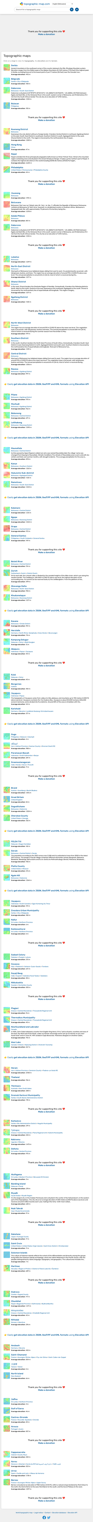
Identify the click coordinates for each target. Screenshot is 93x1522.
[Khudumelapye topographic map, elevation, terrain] (7, 597)
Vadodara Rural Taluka (31, 976)
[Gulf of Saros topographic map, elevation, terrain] (7, 1410)
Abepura (15, 649)
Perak (21, 1186)
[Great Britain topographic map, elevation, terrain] (7, 799)
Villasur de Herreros (37, 1473)
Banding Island (18, 1184)
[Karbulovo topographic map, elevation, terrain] (7, 1123)
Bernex (14, 1480)
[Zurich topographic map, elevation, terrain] (7, 576)
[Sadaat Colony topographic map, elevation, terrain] (7, 957)
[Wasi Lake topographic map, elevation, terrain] (7, 1044)
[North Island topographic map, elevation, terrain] (7, 1375)
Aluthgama (16, 1174)
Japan (13, 1237)
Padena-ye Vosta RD (50, 1070)
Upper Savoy (41, 1483)
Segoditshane (18, 806)
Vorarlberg (21, 790)
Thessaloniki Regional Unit (42, 1011)
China (13, 147)
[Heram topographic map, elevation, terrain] (7, 1070)
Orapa (14, 526)
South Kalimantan (26, 755)
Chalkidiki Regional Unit (41, 1313)
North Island (17, 1373)
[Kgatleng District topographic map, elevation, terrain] (7, 299)
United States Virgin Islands (32, 1246)
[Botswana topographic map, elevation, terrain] (7, 206)
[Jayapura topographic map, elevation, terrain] (7, 698)
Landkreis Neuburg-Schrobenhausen (39, 711)
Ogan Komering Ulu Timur (41, 904)
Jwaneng (15, 193)
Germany (14, 633)
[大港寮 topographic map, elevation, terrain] (7, 1366)
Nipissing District (31, 1045)
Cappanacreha (18, 1452)
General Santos (18, 536)
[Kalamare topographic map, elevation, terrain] (7, 510)
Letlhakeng (16, 422)
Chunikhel (16, 1301)
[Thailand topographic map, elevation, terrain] (7, 1079)
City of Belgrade (23, 81)
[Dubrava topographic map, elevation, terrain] (7, 1294)
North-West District (21, 323)
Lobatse (15, 257)
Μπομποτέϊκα (17, 1310)
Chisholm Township (45, 1045)
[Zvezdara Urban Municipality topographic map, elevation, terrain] (7, 912)
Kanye (14, 463)
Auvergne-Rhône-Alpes (26, 1357)
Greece (13, 1011)
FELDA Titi (16, 841)
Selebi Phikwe (18, 216)
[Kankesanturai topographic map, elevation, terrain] (7, 931)
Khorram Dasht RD (48, 746)
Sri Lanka (14, 922)
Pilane (14, 394)
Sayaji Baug (16, 973)
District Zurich (32, 573)
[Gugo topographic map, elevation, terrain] (7, 736)
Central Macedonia (24, 1011)
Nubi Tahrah (17, 1208)
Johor (21, 642)
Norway (14, 1322)
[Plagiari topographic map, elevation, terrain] (7, 1010)
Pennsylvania (27, 170)
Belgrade (15, 79)
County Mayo (22, 1455)
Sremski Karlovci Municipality (25, 1095)
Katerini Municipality (55, 1133)
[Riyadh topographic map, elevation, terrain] (7, 1198)
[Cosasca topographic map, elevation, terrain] (7, 966)
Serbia (14, 65)
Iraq (12, 1211)
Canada (14, 1029)
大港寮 (14, 1364)
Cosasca (15, 964)
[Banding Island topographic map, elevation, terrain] (7, 1186)
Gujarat (19, 976)
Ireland (13, 1455)
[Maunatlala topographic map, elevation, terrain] (7, 453)
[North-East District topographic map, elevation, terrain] (7, 271)
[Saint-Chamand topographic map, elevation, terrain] (7, 1357)
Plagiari (15, 1008)
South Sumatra (25, 904)
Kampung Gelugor (20, 639)
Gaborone (16, 88)
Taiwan (13, 1367)
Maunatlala (16, 448)
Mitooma (21, 1142)
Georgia (25, 818)
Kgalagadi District (26, 475)
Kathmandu (36, 1304)
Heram (14, 1068)
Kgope (14, 517)
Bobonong (16, 413)
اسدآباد (14, 743)
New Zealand (16, 1376)
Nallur (14, 919)
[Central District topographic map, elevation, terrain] (7, 358)
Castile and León (23, 1473)
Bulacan (15, 103)
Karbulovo (16, 1121)
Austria (13, 790)
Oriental (21, 1464)
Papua (22, 652)
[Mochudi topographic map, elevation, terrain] (7, 406)
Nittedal (15, 1320)
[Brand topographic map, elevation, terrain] (7, 790)
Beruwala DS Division (41, 1177)
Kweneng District (19, 129)
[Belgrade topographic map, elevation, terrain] (7, 81)
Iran (12, 746)
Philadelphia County (41, 170)
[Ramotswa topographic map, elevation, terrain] (7, 484)
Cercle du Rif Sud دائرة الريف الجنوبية (38, 1464)
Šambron (55, 1269)
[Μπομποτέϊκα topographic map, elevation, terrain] (7, 1312)
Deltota (14, 1149)
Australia (14, 1088)
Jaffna (14, 1399)
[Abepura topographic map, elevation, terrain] (7, 651)
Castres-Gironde (19, 1417)
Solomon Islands (19, 1253)
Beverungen (53, 633)
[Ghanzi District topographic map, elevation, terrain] (7, 287)
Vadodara (43, 976)
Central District (18, 353)
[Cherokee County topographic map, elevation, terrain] (7, 818)
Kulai (13, 674)
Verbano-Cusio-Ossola (32, 967)
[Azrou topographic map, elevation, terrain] (7, 1463)
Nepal (14, 154)
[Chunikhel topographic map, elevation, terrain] (7, 1303)
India (13, 765)
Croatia (13, 1294)
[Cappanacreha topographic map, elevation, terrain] (7, 1454)
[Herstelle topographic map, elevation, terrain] (7, 632)
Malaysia (14, 642)
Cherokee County (19, 816)
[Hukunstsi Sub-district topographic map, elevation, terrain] (7, 475)
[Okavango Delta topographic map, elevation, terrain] (7, 588)
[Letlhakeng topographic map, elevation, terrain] (7, 424)
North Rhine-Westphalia (28, 633)
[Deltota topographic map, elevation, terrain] (7, 1151)
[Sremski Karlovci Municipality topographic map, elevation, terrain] (7, 1097)
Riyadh (14, 1193)
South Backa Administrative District (30, 1098)
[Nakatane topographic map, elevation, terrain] (7, 1236)
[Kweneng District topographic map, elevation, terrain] (7, 134)
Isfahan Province (21, 746)
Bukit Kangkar (30, 642)
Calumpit (31, 737)
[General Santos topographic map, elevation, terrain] (7, 538)
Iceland (13, 687)
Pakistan (14, 957)
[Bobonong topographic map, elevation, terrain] (7, 415)
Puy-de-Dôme (42, 1357)
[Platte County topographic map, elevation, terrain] (7, 868)
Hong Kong (16, 144)
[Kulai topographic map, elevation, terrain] (7, 676)
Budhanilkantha (47, 1304)
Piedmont (19, 967)
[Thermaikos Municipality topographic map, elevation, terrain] (7, 1019)
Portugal (14, 1429)
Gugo (13, 734)
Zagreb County (23, 1294)
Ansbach (15, 1345)
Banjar (36, 755)
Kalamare (15, 508)
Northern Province (26, 922)
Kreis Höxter (42, 633)
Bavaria (22, 711)
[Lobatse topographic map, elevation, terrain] (7, 259)
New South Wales (25, 1088)
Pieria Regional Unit (40, 1133)
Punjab (21, 957)
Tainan (20, 1367)
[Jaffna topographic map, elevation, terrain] (7, 1401)
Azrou (14, 1461)
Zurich (14, 571)
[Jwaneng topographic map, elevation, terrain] (7, 195)
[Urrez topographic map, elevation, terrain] (7, 1473)
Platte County (18, 866)
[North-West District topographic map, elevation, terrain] (7, 328)
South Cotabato (26, 538)
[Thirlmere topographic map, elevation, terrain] (7, 1088)
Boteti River (17, 561)
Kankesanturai (18, 929)
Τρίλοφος (15, 1130)
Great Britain (17, 797)
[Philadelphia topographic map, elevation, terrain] (7, 169)
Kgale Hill (15, 875)
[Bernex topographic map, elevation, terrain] (7, 1484)
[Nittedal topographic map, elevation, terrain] (7, 1322)
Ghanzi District (18, 281)
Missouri (25, 869)
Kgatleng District (19, 297)
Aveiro (21, 1429)
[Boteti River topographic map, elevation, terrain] (7, 563)
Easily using (48, 384)
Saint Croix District (50, 1246)
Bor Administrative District (26, 1123)
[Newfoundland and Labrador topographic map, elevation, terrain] (7, 1032)
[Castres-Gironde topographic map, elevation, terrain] (7, 1419)
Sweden (14, 985)
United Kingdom (16, 800)
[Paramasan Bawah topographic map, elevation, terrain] (7, 755)
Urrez (14, 1471)
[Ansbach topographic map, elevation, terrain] (7, 1347)
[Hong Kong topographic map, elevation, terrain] (7, 146)
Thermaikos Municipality (23, 1017)
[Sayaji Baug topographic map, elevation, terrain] (7, 975)
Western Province (25, 1177)
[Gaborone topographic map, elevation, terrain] (7, 93)
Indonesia (14, 652)
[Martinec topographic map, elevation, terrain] (7, 1268)
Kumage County (23, 1237)
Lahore (28, 957)
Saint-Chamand (19, 1355)
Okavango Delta (19, 586)
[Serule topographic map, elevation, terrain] (7, 856)
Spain (13, 1473)
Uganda (14, 1142)
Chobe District (25, 624)
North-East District (20, 266)
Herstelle (15, 630)
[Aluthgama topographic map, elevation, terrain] (7, 1176)
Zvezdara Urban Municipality (25, 910)
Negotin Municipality (45, 1123)
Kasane (14, 621)
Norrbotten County (25, 985)
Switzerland (15, 573)
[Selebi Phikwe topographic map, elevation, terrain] (7, 218)
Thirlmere (16, 1086)
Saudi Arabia (15, 1196)
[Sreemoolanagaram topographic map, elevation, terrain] (7, 764)
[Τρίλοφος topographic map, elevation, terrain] (7, 1132)
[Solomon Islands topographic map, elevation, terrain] (7, 1257)
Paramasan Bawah (20, 753)
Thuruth (31, 765)
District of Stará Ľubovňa (41, 1269)
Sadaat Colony (18, 954)
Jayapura (29, 652)
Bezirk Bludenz (32, 790)
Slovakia (14, 1269)
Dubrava (15, 1292)
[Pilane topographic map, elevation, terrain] (7, 396)
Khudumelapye (18, 595)
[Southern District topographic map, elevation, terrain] (7, 343)
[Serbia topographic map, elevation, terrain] (7, 69)
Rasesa (14, 369)
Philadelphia (17, 167)
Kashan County (34, 746)
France (13, 1357)
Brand (14, 788)
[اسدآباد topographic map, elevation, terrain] (7, 745)
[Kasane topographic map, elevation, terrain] (7, 623)
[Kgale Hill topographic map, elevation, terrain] (7, 877)
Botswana (14, 91)
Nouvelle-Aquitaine (25, 1420)
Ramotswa (16, 482)
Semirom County (35, 1070)
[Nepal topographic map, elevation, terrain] (7, 158)
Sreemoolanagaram (20, 762)
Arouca (14, 1426)
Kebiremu (15, 1139)
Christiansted (63, 1246)
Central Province (25, 1151)
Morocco (14, 1464)
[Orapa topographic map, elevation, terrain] (7, 528)
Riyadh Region (27, 1196)
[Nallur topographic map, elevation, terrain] (7, 922)
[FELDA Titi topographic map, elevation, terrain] (7, 843)
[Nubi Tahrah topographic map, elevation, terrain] (7, 1210)
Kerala (18, 765)
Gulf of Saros (17, 1408)
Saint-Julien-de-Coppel (57, 1357)
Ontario (20, 1045)
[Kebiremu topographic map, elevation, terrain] (7, 1141)
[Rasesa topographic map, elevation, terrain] (7, 371)
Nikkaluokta (17, 982)
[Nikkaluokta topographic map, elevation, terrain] (7, 984)
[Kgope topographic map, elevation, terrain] (7, 519)
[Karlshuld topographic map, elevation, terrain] (7, 710)
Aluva (24, 765)
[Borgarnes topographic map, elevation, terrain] (7, 686)
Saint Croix (16, 1243)
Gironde (36, 1420)
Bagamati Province (24, 1304)
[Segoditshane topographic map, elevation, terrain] (7, 808)
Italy (12, 967)
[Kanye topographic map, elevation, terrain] (7, 465)
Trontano (45, 967)
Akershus (21, 1322)
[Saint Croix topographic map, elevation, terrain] (7, 1245)
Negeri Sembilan (25, 844)
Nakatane (15, 1234)
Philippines (15, 106)
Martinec (15, 1266)
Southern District (19, 338)
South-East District (27, 91)
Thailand (15, 1077)
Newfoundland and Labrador (25, 1027)
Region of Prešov (25, 1269)
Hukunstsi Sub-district (22, 473)
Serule (14, 851)
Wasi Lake (16, 1042)
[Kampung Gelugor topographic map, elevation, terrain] (7, 642)
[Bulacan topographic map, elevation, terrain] (7, 105)
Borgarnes (16, 684)
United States (16, 170)
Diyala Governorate (22, 1211)
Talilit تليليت (57, 1464)
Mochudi (15, 404)
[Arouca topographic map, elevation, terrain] (7, 1428)
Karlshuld (15, 708)
